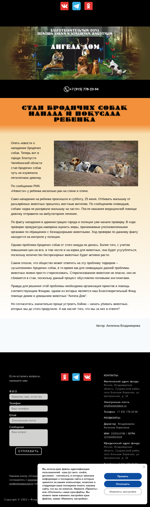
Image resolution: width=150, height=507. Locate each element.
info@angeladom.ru (115, 405)
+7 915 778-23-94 (127, 411)
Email (12, 415)
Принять (122, 476)
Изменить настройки (123, 491)
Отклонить (123, 484)
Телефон (14, 403)
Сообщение (16, 427)
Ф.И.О (13, 391)
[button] (75, 19)
